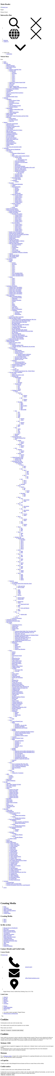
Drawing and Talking (20, 362)
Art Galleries (15, 582)
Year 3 (13, 77)
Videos (25, 396)
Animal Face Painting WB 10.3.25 (23, 640)
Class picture (26, 499)
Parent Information (16, 186)
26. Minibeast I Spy (13, 874)
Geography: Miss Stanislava (18, 335)
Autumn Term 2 (18, 197)
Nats (16, 716)
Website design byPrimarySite (10, 1013)
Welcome (8, 64)
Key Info (5, 782)
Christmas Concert (16, 390)
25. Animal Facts (13, 873)
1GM (19, 414)
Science (11, 277)
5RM (22, 533)
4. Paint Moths (12, 847)
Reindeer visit (15, 376)
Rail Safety (14, 675)
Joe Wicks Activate (13, 119)
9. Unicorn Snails (13, 854)
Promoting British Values (12, 96)
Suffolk (19, 440)
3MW (19, 605)
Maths (16, 192)
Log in (4, 887)
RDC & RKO (24, 405)
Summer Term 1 (18, 201)
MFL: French (15, 307)
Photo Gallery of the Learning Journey (20, 155)
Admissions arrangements (12, 123)
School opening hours (11, 143)
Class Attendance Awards (15, 105)
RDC (22, 403)
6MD (22, 575)
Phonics (16, 188)
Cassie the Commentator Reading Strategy (24, 731)
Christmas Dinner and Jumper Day (20, 687)
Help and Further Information (15, 243)
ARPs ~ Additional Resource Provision (18, 87)
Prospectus (8, 94)
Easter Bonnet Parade (17, 655)
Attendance (8, 99)
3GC (22, 517)
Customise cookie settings (17, 1030)
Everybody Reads (16, 251)
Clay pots (17, 671)
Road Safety (15, 664)
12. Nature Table (13, 858)
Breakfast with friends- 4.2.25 (21, 636)
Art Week (14, 668)
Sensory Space (18, 157)
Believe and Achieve (16, 663)
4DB (22, 529)
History (13, 305)
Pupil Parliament (10, 811)
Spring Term (15, 627)
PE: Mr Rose (15, 332)
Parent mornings (15, 659)
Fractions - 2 (18, 743)
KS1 (19, 380)
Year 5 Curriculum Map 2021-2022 (20, 763)
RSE (13, 718)
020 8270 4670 (28, 967)
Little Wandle (18, 179)
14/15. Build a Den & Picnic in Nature (18, 860)
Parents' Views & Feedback (15, 231)
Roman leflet (21, 599)
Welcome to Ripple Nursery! (18, 153)
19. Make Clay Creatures (14, 865)
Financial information (11, 132)
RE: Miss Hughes (16, 323)
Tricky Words (15, 249)
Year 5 (13, 79)
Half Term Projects (16, 767)
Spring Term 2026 (13, 791)
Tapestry (17, 181)
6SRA (22, 578)
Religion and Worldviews (20, 170)
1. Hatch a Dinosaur (13, 843)
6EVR (22, 579)
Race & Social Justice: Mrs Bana (19, 322)
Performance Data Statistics (12, 88)
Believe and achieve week (18, 374)
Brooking (20, 382)
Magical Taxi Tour (19, 359)
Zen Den (20, 158)
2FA (19, 426)
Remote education (10, 141)
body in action (21, 587)
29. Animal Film (13, 878)
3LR (22, 521)
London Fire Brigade (17, 682)
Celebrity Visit (15, 369)
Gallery (13, 185)
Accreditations (9, 90)
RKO (22, 404)
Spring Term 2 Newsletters (15, 291)
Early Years (8, 150)
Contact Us (6, 41)
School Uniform (10, 144)
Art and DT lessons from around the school (22, 583)
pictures (22, 441)
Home (4, 61)
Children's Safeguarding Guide (16, 109)
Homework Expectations (12, 208)
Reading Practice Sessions (15, 235)
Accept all (8, 1030)
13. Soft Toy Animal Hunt (15, 859)
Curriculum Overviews (11, 619)
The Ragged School (16, 662)
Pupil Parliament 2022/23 (15, 819)
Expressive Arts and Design (21, 162)
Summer (20, 463)
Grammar (14, 736)
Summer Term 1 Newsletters (15, 292)
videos (22, 420)
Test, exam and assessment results (13, 146)
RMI (22, 407)
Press (7, 803)
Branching (17, 313)
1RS (19, 412)
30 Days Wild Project (11, 842)
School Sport (9, 841)
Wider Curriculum (10, 295)
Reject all (3, 1030)
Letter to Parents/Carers (17, 721)
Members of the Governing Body (13, 883)
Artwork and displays (17, 618)
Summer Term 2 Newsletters (15, 293)
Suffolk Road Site (19, 458)
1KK (27, 472)
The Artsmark (12, 344)
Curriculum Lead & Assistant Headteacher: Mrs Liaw (24, 319)
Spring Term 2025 (13, 794)
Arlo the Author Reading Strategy (22, 733)
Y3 (15, 600)
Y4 (15, 596)
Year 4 (13, 78)
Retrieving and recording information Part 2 (25, 752)
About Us (5, 63)
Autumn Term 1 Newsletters (15, 287)
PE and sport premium (11, 137)
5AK (19, 431)
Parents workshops (16, 203)
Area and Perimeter (19, 740)
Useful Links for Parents (11, 802)
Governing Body (10, 882)
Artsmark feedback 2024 (17, 345)
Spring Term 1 (18, 198)
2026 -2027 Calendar (11, 785)
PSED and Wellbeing (20, 161)
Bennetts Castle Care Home (21, 358)
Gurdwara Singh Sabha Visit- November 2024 (25, 631)
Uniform (8, 807)
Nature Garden (15, 700)
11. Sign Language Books (15, 856)
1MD (19, 416)
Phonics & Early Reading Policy (16, 233)
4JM (22, 568)
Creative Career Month (17, 365)
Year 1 (13, 74)
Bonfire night (24, 614)
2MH (19, 425)
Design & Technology (17, 309)
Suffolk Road (18, 377)
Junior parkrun (12, 118)
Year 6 (13, 81)
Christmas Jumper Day (17, 702)
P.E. (13, 302)
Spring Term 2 (18, 199)
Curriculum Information (17, 184)
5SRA (19, 429)
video (24, 507)
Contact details (9, 128)
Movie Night (15, 681)
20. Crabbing (12, 867)
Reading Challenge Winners (18, 696)
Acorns (10, 775)
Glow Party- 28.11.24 (20, 633)
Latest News (9, 787)
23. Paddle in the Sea (14, 870)
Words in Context (19, 734)
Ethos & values (9, 131)
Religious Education (16, 300)
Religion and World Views (18, 685)
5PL (19, 430)
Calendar (8, 783)
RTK (22, 552)
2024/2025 (11, 832)
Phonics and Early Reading (12, 210)
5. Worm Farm (12, 848)
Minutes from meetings (20, 815)
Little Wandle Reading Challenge (16, 240)
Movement (8, 117)
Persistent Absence (13, 106)
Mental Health (9, 114)
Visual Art (11, 581)
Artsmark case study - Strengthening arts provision (23, 346)
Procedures (11, 101)
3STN (22, 563)
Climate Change (12, 838)
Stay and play (21, 172)
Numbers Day (15, 680)
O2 (15, 368)
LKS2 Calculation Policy (17, 274)
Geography (14, 306)
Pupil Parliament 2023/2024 (15, 827)
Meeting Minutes (19, 834)
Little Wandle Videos (14, 256)
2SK (19, 417)
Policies (8, 95)
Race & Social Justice (17, 297)
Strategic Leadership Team (15, 69)
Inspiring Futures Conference (24, 354)
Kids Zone (5, 809)
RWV (13, 654)
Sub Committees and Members (22, 821)
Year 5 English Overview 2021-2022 (20, 765)
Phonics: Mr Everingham (17, 337)
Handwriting (18, 193)
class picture (26, 506)
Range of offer (12, 347)
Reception (14, 73)
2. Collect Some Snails (14, 845)
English (11, 260)
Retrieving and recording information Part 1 (25, 751)
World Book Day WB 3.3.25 (21, 639)
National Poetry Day (16, 436)
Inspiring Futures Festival (23, 355)
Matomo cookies (8, 1056)
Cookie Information (7, 1007)
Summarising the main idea (21, 757)
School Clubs (9, 800)
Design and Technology (17, 677)
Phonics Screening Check (15, 211)
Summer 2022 (21, 538)
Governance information (11, 134)
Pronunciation (15, 247)
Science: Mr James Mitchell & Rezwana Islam (22, 331)
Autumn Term (15, 626)
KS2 (19, 381)
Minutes (14, 828)
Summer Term (15, 628)
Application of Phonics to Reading (20, 252)
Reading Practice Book (14, 237)
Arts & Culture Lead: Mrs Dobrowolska (21, 320)
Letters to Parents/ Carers (17, 738)
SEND (7, 145)
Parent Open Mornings (20, 649)
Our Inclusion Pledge (11, 67)
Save (13, 1074)
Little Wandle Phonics (17, 641)
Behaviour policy (10, 125)
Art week (14, 373)
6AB (22, 577)
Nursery (14, 72)
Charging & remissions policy (13, 126)
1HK (22, 556)
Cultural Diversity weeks (17, 457)
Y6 (15, 584)
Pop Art (19, 595)
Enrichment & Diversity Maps (13, 620)
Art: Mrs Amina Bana (17, 325)
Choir (13, 367)
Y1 (18, 615)
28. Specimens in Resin (14, 877)
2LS (22, 560)
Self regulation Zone (22, 159)
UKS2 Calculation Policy (18, 275)
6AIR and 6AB (21, 586)
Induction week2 (18, 176)
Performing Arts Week (17, 461)
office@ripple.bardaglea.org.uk (32, 978)
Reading (17, 190)
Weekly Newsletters (13, 212)
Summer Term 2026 (13, 789)
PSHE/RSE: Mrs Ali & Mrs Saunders (20, 324)
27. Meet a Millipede (14, 876)
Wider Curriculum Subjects (15, 296)
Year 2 (13, 76)
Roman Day (20, 601)
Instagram (5, 40)
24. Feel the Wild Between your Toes (17, 872)
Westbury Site (18, 383)
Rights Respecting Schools (12, 340)
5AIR (22, 535)
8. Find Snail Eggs (13, 852)
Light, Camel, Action (17, 660)
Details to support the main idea (22, 758)
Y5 (15, 588)
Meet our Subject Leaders (15, 318)
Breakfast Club (9, 805)
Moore (19, 389)
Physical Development (20, 166)
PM (21, 398)
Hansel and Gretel (25, 604)
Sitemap (5, 1006)
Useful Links (9, 810)
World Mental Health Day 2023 (19, 707)
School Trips (15, 709)
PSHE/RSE (14, 298)
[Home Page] (4, 7)
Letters (7, 788)
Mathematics (18, 164)
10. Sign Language (13, 855)
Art (13, 315)
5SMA (22, 570)
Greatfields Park (15, 690)
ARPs (7, 774)
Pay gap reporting (10, 136)
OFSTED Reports (10, 135)
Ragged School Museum (17, 693)
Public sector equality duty (12, 139)
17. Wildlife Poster (13, 863)
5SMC (22, 572)
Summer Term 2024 (13, 797)
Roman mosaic (21, 597)
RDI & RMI (23, 409)
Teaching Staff (12, 70)
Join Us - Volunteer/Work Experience (14, 92)
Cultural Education (10, 341)
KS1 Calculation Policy (17, 273)
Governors (5, 881)
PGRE (13, 207)
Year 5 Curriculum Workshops (19, 766)
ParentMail (8, 798)
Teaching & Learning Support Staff (17, 82)
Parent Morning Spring (17, 684)
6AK (22, 574)
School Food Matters (19, 351)
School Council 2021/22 (14, 812)
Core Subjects (9, 258)
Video (27, 492)
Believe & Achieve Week (15, 342)
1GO (19, 413)
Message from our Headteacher (13, 149)
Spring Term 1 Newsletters (15, 289)
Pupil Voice (9, 779)
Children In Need (16, 689)
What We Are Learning (17, 194)
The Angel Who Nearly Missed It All (20, 686)
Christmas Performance (17, 703)
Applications (9, 53)
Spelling (14, 729)
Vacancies (8, 91)
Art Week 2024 (18, 173)
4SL (22, 528)
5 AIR (19, 593)
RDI (22, 408)
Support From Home (14, 242)
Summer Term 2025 (13, 793)
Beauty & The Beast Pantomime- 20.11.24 (24, 632)
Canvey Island (15, 673)
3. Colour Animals (13, 846)
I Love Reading (12, 257)
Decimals (17, 724)
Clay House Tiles (19, 669)
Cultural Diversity (16, 676)
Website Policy (6, 1008)
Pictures (25, 395)
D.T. (13, 672)
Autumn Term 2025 (13, 792)
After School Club (10, 806)
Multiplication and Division (21, 727)
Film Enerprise (18, 350)
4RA (22, 530)
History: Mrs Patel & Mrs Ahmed (19, 329)
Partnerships (15, 349)
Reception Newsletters (17, 213)
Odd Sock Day (15, 694)
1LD (22, 502)
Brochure (17, 189)
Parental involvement (19, 171)
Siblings (11, 253)
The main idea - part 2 (20, 756)
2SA (19, 421)
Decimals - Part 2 (19, 745)
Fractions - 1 (18, 742)
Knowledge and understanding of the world (25, 167)
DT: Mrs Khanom (16, 328)
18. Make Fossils (13, 864)
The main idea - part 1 (20, 754)
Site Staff (11, 85)
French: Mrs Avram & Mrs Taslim (19, 336)
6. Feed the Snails (13, 850)
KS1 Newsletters (16, 222)
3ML (22, 564)
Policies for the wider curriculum (16, 338)
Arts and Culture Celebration (15, 372)
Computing (14, 310)
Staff (13, 154)
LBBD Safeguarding (14, 112)
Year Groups (9, 622)
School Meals (9, 801)
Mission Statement (10, 65)
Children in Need (16, 667)
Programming (18, 314)
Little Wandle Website (14, 255)
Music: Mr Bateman (16, 333)
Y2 (18, 613)
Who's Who (9, 68)
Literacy (17, 163)
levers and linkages (25, 608)
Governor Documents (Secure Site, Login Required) (18, 885)
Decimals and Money (20, 726)
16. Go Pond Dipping (14, 861)
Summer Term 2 (18, 202)
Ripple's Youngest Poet (20, 438)
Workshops (14, 642)
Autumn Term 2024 (13, 796)
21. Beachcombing (13, 868)
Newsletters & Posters (14, 103)
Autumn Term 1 (18, 195)
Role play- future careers (20, 168)
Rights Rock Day (16, 658)
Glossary (14, 248)
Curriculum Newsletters (11, 286)
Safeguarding (9, 108)
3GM (22, 523)
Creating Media (18, 311)
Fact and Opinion (19, 753)
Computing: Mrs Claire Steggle (19, 327)
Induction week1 (18, 175)
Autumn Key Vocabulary (17, 772)
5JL (21, 534)
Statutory (5, 122)
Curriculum (6, 148)
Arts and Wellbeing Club (20, 363)
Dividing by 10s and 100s (21, 725)
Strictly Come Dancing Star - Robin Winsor (25, 371)
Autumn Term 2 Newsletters (15, 288)
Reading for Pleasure (14, 239)
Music (13, 304)
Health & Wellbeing (10, 780)
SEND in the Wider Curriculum (16, 316)
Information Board (16, 177)
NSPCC (11, 110)
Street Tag (11, 121)
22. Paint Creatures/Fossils (15, 869)
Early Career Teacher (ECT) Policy (14, 130)
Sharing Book (12, 238)
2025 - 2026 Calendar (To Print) (13, 784)
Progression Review (16, 244)
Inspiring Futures (19, 353)
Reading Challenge (16, 708)
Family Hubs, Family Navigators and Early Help (17, 116)
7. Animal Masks (13, 851)
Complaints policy (10, 127)
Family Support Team (14, 86)
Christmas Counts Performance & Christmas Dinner (26, 635)
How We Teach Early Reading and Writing (19, 234)
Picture (28, 490)
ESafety (8, 839)
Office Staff (11, 83)
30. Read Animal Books (14, 879)
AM (21, 394)
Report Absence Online (14, 100)
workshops (14, 180)
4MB (22, 566)
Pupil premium (9, 140)
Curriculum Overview (17, 624)
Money (16, 747)
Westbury (20, 444)
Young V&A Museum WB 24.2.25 (23, 637)
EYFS (19, 378)
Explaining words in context (21, 735)
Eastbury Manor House (17, 666)
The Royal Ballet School (20, 356)
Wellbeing (5, 97)
